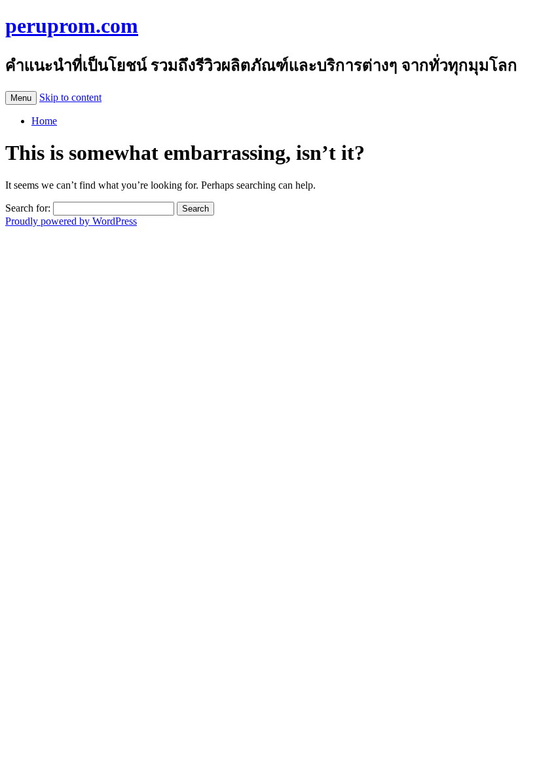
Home (44, 120)
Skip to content (70, 97)
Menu (20, 98)
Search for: (27, 208)
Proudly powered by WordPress (71, 221)
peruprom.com (71, 25)
